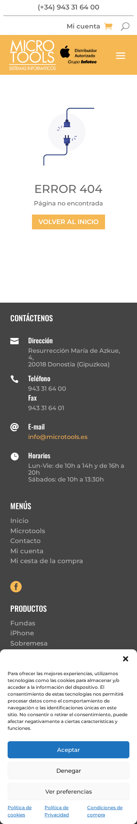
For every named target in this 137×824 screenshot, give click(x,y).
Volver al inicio (68, 222)
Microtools (27, 531)
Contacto (25, 541)
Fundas (22, 623)
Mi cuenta (83, 27)
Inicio (19, 520)
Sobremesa (29, 643)
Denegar (68, 770)
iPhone (22, 633)
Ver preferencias (68, 791)
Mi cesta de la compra (46, 561)
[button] (125, 659)
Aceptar (68, 749)
